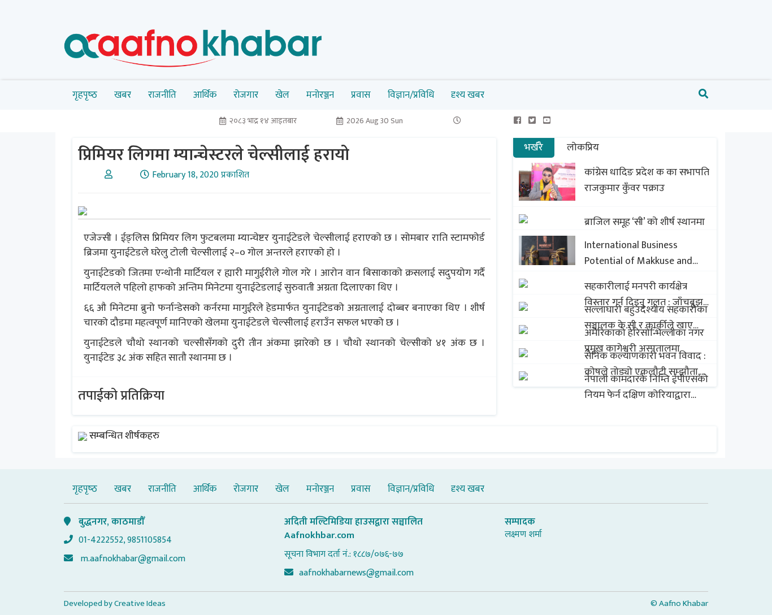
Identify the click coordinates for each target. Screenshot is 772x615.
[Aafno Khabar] (193, 50)
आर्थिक (204, 95)
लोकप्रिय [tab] (583, 147)
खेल (282, 95)
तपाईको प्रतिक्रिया (121, 395)
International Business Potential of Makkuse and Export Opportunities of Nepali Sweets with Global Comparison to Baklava (638, 253)
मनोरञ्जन (320, 95)
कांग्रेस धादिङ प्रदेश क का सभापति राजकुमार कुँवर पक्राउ (646, 180)
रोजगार (245, 95)
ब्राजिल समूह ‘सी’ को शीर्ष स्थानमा (644, 222)
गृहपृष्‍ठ (84, 95)
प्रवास (361, 95)
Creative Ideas (140, 603)
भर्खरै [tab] (533, 147)
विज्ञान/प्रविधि (411, 95)
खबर (122, 95)
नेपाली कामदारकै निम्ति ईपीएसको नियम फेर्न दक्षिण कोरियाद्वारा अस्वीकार (646, 387)
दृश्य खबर (467, 95)
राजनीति (162, 95)
